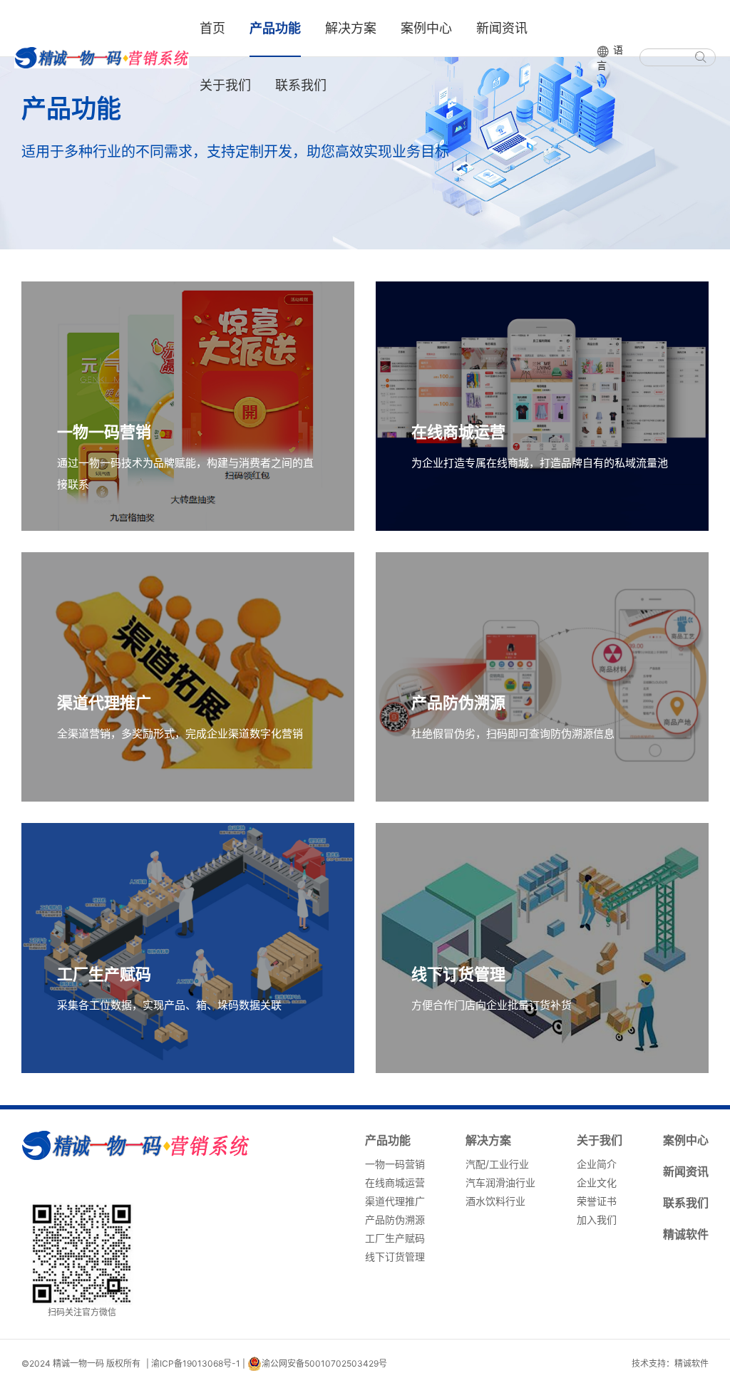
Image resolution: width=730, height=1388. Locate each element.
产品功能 (275, 28)
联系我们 (301, 85)
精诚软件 (686, 1234)
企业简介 (597, 1164)
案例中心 (426, 28)
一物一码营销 (395, 1164)
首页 (212, 28)
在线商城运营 (395, 1182)
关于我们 (225, 85)
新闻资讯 (502, 28)
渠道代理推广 (395, 1201)
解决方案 (350, 28)
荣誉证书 (597, 1201)
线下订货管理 (395, 1256)
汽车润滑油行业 (500, 1182)
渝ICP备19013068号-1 (195, 1363)
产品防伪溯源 (395, 1219)
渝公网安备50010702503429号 (324, 1363)
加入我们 (597, 1219)
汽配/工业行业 (497, 1164)
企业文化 (597, 1182)
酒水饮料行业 (495, 1201)
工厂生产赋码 (395, 1238)
